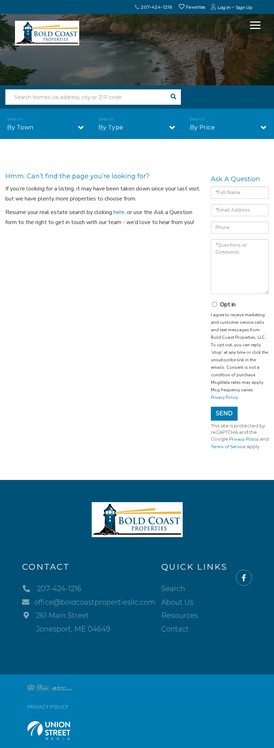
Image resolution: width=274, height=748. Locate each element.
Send (224, 413)
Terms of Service (228, 447)
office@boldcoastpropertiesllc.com (95, 602)
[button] (173, 97)
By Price (202, 127)
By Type (110, 127)
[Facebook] (244, 578)
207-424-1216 (155, 7)
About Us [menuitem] (177, 602)
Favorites (195, 7)
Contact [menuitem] (175, 629)
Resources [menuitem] (179, 615)
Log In (224, 7)
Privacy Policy (224, 397)
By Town (20, 127)
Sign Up (244, 7)
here (119, 212)
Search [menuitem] (173, 588)
